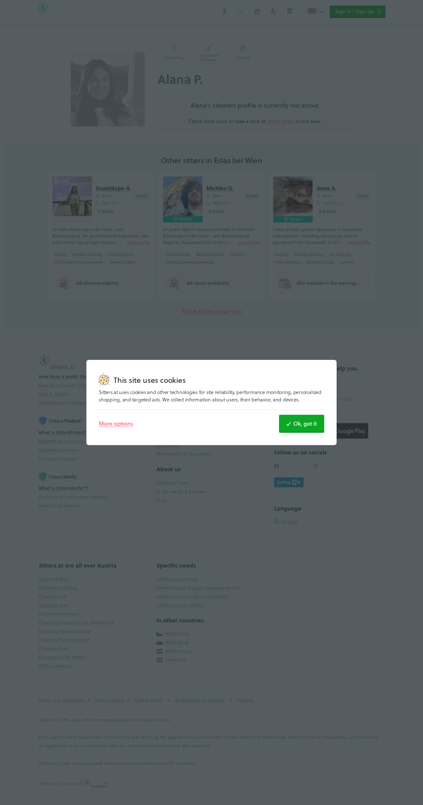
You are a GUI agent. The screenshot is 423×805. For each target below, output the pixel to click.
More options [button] (116, 423)
